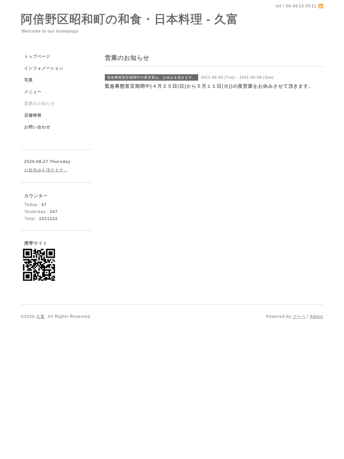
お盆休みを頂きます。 (46, 170)
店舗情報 (33, 115)
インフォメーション (43, 68)
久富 (40, 316)
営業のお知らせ (39, 103)
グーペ (299, 316)
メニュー (33, 91)
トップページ (37, 56)
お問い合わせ (37, 127)
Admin (316, 316)
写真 (28, 80)
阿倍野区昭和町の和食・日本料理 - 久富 (130, 19)
